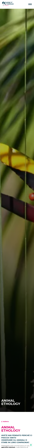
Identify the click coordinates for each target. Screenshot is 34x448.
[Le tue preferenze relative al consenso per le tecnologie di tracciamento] (31, 445)
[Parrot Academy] (8, 6)
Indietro (6, 421)
